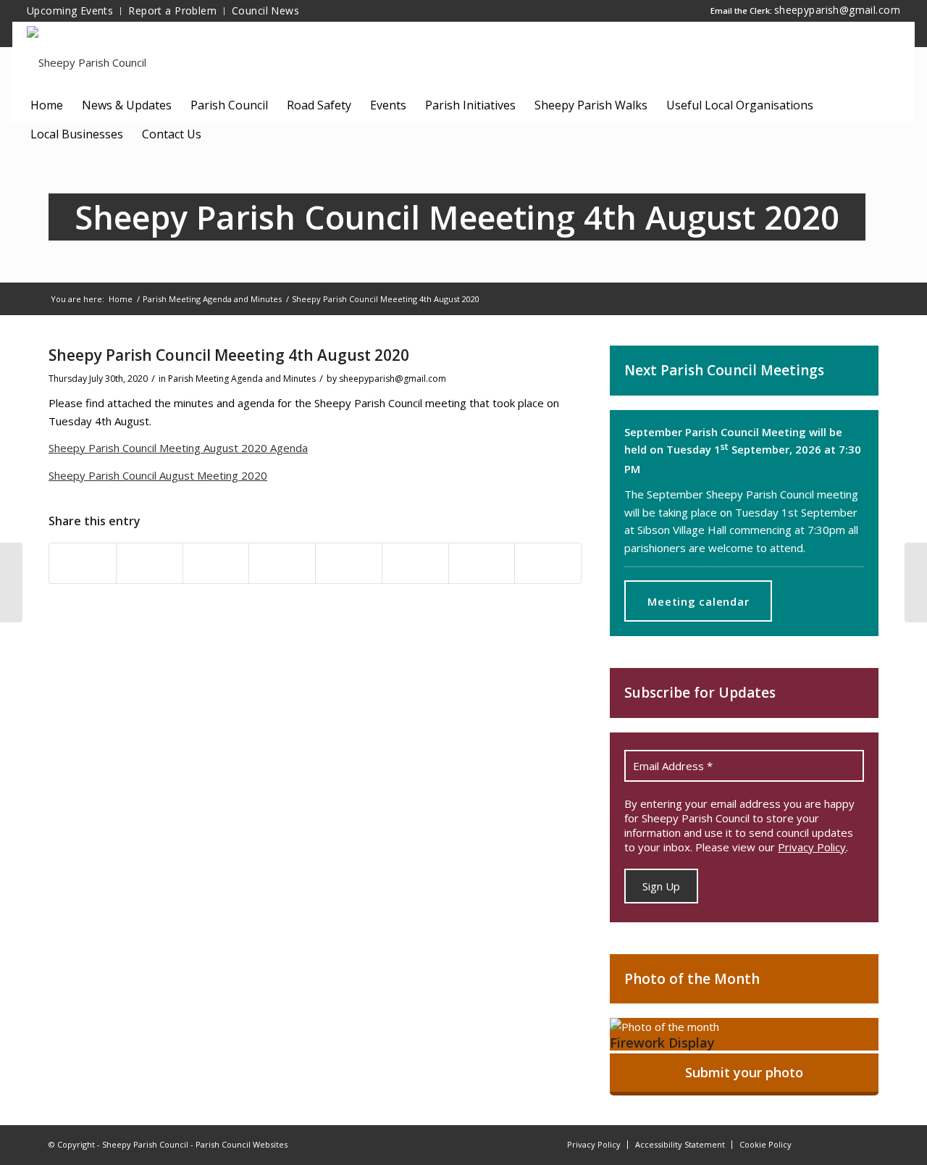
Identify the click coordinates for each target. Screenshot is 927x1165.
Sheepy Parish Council (145, 1144)
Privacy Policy (812, 847)
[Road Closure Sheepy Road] (11, 582)
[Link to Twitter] (867, 1143)
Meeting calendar (698, 601)
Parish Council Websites (242, 1144)
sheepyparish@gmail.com (837, 10)
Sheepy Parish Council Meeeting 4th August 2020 (457, 217)
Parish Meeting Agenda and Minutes (212, 298)
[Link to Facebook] (824, 1143)
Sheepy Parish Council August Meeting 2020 (158, 475)
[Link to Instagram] (846, 1143)
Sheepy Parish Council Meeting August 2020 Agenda (178, 447)
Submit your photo (744, 1072)
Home (121, 298)
